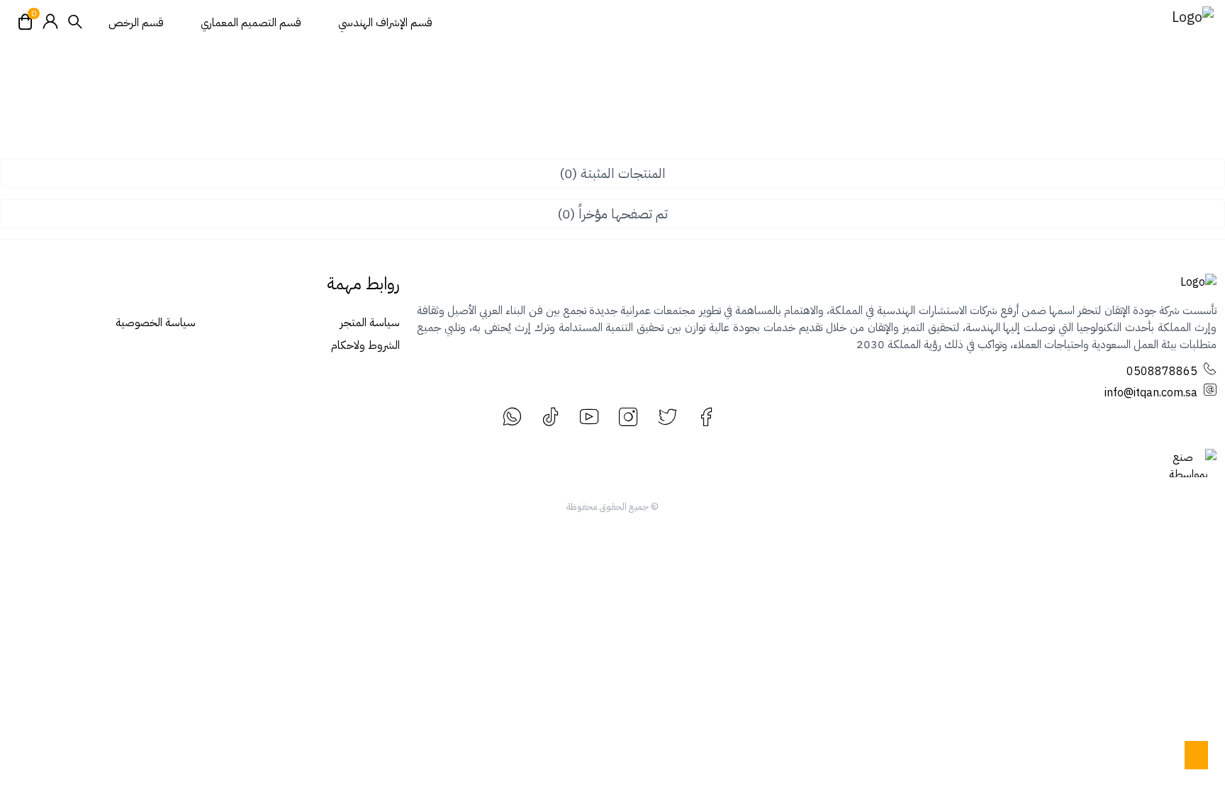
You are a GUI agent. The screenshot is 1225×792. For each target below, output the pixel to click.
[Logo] (1171, 23)
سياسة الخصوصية (156, 322)
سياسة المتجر (370, 322)
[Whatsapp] (511, 417)
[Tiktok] (550, 417)
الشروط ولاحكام (365, 345)
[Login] (50, 23)
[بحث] (75, 23)
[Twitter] (667, 417)
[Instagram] (628, 417)
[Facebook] (706, 417)
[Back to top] (1196, 755)
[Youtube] (589, 417)
